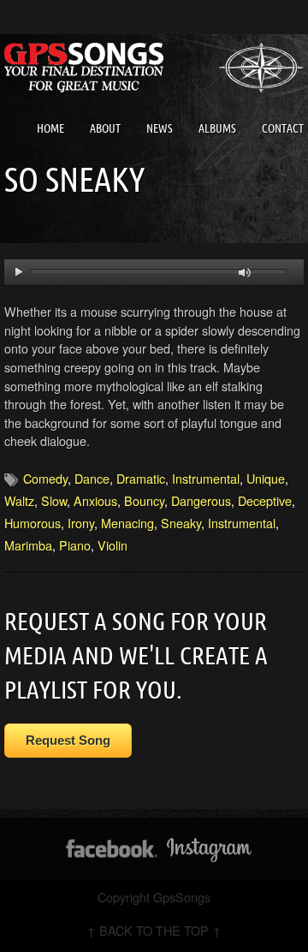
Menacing (127, 523)
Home (50, 128)
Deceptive (265, 500)
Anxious (95, 500)
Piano (75, 545)
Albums (217, 128)
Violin (112, 545)
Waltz (19, 500)
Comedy (45, 478)
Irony (81, 523)
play (18, 272)
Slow (54, 500)
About (105, 128)
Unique (265, 478)
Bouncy (144, 500)
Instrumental (206, 478)
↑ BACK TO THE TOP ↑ (154, 930)
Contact (283, 128)
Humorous (32, 523)
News (159, 128)
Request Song (68, 740)
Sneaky (181, 523)
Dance (92, 478)
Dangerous (201, 500)
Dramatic (140, 478)
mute (245, 272)
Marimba (28, 545)
